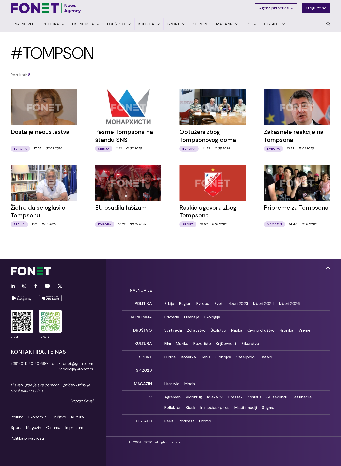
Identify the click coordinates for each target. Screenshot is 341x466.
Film (167, 343)
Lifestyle (171, 383)
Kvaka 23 (215, 397)
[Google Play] (22, 298)
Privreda (171, 317)
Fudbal (170, 357)
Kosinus (254, 397)
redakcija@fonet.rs (76, 369)
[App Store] (50, 298)
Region (185, 303)
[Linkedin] (13, 286)
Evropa (202, 303)
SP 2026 (144, 370)
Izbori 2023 (238, 303)
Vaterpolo (245, 357)
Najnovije (141, 290)
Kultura (77, 417)
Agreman (172, 397)
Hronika (286, 330)
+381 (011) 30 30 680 (29, 363)
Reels (169, 421)
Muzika (182, 343)
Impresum (74, 427)
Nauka (236, 330)
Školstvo (218, 330)
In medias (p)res (214, 407)
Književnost (226, 343)
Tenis (205, 357)
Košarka (188, 357)
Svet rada (173, 330)
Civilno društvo (261, 330)
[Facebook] (35, 286)
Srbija (169, 303)
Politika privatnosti (27, 438)
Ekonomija (37, 417)
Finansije (191, 317)
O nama (53, 427)
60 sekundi (276, 397)
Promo (205, 421)
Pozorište (202, 343)
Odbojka (223, 357)
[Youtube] (47, 286)
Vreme (304, 330)
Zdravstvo (196, 330)
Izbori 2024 (263, 303)
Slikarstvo (250, 343)
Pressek (235, 397)
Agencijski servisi (274, 8)
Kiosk (190, 407)
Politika (17, 417)
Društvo (59, 417)
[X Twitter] (60, 286)
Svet (218, 303)
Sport (16, 427)
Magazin (33, 427)
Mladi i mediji (245, 407)
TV (149, 397)
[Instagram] (24, 286)
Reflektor (172, 407)
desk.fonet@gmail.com (72, 363)
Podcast (186, 421)
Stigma (268, 407)
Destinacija (302, 397)
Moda (189, 383)
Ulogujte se (316, 8)
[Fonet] (46, 8)
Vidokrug (194, 397)
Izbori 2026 (289, 303)
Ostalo (266, 357)
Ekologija (212, 317)
